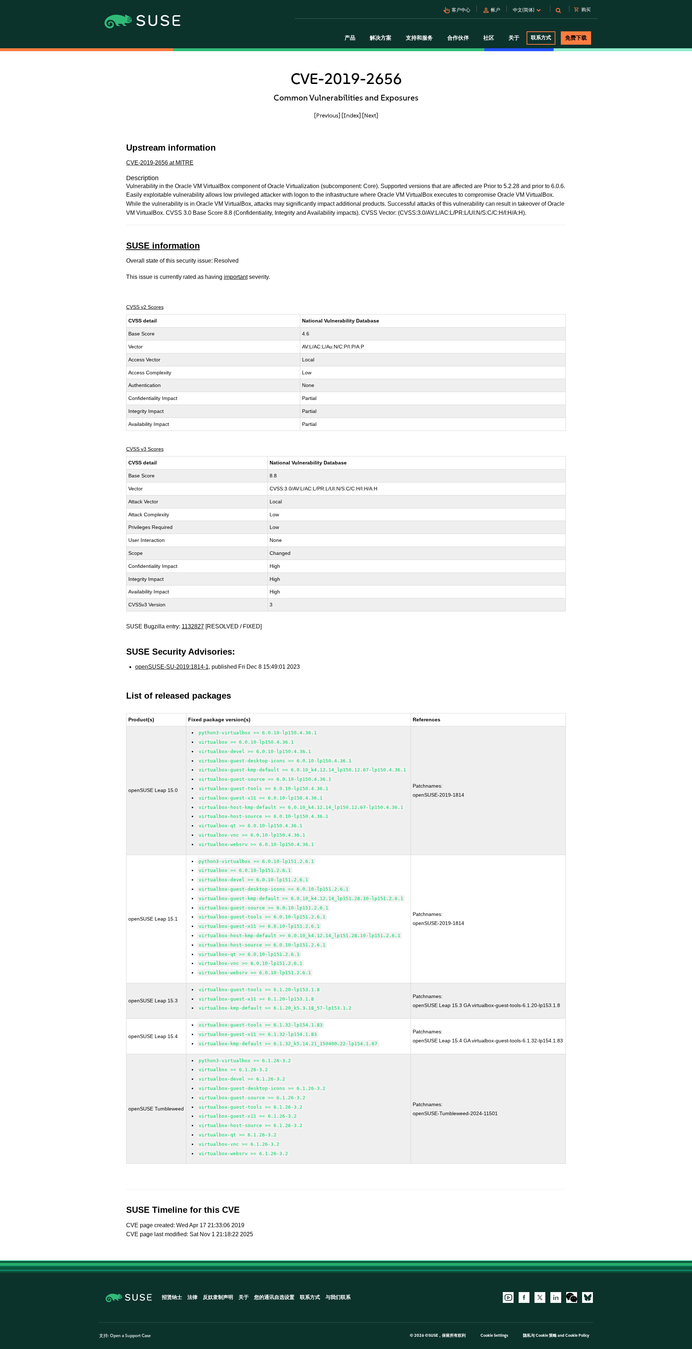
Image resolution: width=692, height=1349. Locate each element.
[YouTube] (508, 1297)
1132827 (193, 626)
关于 (244, 1297)
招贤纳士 (172, 1297)
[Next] (370, 115)
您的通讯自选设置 (274, 1297)
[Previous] (327, 115)
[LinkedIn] (555, 1297)
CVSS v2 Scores (145, 307)
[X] (539, 1297)
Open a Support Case (130, 1335)
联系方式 (541, 38)
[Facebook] (524, 1297)
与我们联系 (338, 1297)
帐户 (495, 10)
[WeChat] (571, 1297)
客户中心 (461, 10)
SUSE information (163, 245)
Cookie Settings (494, 1335)
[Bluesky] (587, 1297)
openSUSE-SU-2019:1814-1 (172, 667)
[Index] (351, 115)
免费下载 (576, 38)
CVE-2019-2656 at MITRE (160, 163)
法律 (192, 1297)
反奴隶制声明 (218, 1297)
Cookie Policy (577, 1335)
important (236, 277)
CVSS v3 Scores (145, 449)
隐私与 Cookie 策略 (540, 1335)
